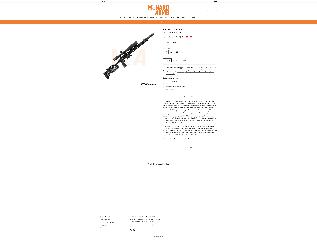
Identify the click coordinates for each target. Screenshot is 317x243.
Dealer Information (105, 217)
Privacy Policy (104, 225)
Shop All (175, 17)
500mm (167, 60)
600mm (176, 60)
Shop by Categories (137, 17)
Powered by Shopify (158, 236)
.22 (171, 52)
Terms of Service (105, 219)
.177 (166, 52)
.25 (177, 52)
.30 (182, 52)
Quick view (114, 195)
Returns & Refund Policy (107, 222)
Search (102, 228)
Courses (186, 17)
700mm (184, 60)
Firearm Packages (158, 17)
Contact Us (103, 1)
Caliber (166, 48)
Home (122, 17)
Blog (194, 17)
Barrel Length (170, 57)
